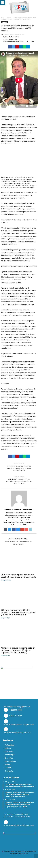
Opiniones (9, 751)
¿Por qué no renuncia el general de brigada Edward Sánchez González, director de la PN (19, 467)
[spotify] (26, 856)
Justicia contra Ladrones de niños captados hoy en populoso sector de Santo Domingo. (19, 480)
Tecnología (9, 754)
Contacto (9, 771)
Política (8, 748)
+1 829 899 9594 (15, 710)
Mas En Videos (18, 544)
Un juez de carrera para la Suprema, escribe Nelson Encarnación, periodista (18, 576)
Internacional (10, 761)
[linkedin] (21, 46)
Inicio (2, 17)
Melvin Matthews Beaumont (14, 35)
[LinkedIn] (15, 856)
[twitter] (13, 46)
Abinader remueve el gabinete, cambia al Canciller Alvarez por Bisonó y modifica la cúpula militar (18, 612)
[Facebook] (8, 856)
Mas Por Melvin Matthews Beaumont (18, 541)
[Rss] (30, 856)
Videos (9, 17)
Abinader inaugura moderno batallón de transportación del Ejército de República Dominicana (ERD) (18, 650)
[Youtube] (19, 856)
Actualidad (9, 745)
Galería (8, 768)
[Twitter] (11, 856)
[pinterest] (17, 46)
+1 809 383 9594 (15, 716)
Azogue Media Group (20, 853)
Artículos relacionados (18, 539)
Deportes (9, 758)
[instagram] (22, 856)
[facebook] (10, 46)
